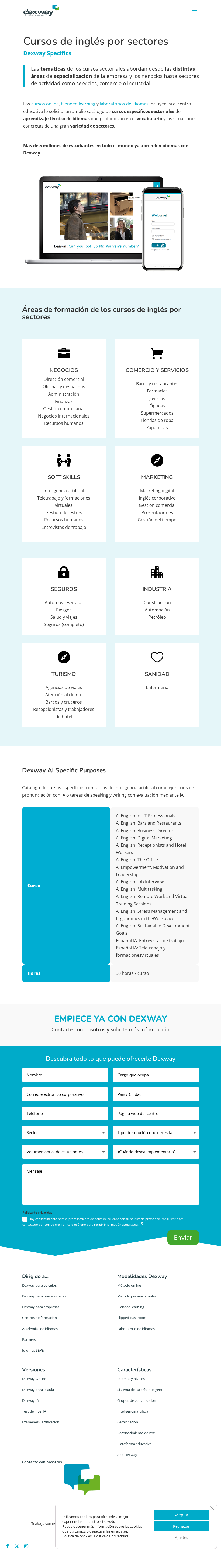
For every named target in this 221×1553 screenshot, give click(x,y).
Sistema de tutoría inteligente (140, 1389)
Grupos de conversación (136, 1400)
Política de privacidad (111, 1536)
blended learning (78, 104)
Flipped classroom (131, 1317)
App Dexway (127, 1454)
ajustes (121, 1531)
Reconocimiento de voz (136, 1432)
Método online (129, 1285)
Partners (29, 1339)
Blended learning (130, 1306)
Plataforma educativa (134, 1443)
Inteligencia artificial (133, 1411)
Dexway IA (30, 1400)
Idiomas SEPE (33, 1350)
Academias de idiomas (40, 1328)
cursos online (45, 104)
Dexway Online (34, 1378)
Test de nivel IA (34, 1411)
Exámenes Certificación (40, 1422)
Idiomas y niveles (131, 1378)
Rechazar (181, 1526)
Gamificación (127, 1422)
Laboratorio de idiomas (136, 1328)
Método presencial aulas (136, 1296)
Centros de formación (39, 1317)
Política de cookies (77, 1536)
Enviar (183, 1237)
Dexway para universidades (44, 1296)
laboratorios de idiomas (124, 104)
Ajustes (181, 1537)
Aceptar (181, 1514)
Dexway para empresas (40, 1306)
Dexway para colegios (39, 1285)
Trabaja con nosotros (49, 1523)
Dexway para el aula (38, 1389)
